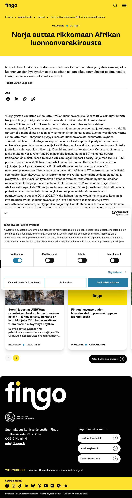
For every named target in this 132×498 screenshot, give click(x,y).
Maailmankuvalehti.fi (90, 438)
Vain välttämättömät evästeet (24, 282)
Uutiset (41, 17)
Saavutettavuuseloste (27, 493)
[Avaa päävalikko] (124, 5)
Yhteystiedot (15, 470)
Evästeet (9, 493)
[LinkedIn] (26, 486)
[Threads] (39, 486)
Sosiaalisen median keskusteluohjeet (61, 470)
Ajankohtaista (25, 17)
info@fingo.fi (15, 443)
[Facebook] (7, 486)
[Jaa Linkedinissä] (16, 99)
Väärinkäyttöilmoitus (50, 493)
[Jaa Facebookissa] (8, 99)
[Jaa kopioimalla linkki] (33, 99)
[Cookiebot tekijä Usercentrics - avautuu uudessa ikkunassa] (114, 213)
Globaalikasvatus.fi (90, 458)
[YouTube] (46, 486)
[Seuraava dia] (16, 358)
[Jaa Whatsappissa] (25, 99)
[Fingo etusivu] (11, 5)
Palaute (32, 470)
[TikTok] (20, 486)
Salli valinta (66, 282)
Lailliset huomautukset (75, 493)
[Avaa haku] (115, 5)
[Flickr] (52, 486)
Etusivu (9, 17)
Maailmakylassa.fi (89, 448)
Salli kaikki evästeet (108, 282)
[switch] (49, 260)
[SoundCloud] (65, 486)
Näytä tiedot (115, 272)
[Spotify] (59, 486)
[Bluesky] (33, 486)
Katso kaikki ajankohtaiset (105, 358)
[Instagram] (13, 486)
